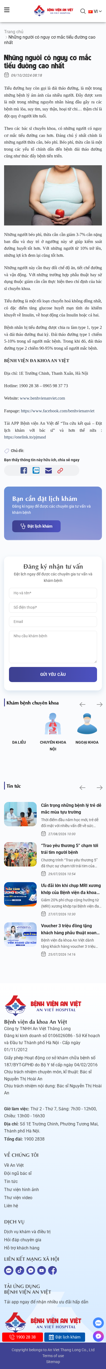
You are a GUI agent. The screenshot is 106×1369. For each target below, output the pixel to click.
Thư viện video (18, 1197)
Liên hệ (11, 1205)
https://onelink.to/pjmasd (25, 437)
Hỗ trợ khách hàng (21, 1247)
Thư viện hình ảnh (21, 1189)
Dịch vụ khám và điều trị (27, 1231)
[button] (82, 704)
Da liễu (19, 742)
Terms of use (53, 1356)
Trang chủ (13, 31)
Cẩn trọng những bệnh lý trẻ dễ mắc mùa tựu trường (71, 809)
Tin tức (11, 1181)
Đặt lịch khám (39, 526)
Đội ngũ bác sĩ (18, 1173)
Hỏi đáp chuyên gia (22, 1239)
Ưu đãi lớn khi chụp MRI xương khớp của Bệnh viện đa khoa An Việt (71, 889)
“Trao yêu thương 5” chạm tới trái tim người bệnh (69, 849)
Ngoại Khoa (87, 742)
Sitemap (53, 1362)
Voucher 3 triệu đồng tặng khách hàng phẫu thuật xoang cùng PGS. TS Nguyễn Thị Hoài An (71, 929)
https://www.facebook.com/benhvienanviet (58, 411)
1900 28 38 (26, 1337)
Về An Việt (14, 1165)
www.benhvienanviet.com (43, 398)
